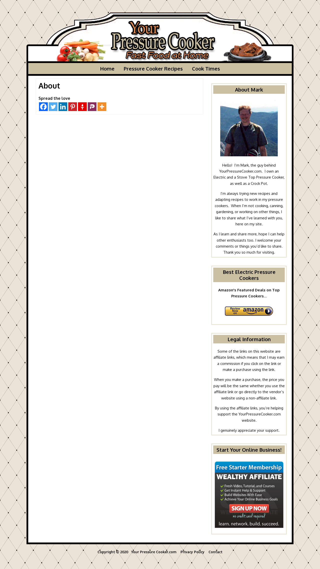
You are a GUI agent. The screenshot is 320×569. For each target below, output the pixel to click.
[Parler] (92, 106)
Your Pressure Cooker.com (153, 552)
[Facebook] (43, 106)
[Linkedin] (62, 106)
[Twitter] (53, 106)
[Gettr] (82, 106)
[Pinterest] (72, 106)
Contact (215, 552)
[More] (102, 106)
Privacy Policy (193, 552)
